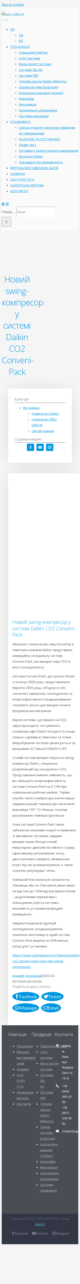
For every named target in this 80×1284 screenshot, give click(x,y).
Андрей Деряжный (27, 976)
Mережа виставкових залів (26, 1057)
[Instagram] (49, 447)
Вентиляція (49, 1167)
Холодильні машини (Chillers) (49, 1150)
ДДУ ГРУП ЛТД (21, 1081)
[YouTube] (40, 447)
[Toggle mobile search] (7, 203)
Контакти (24, 1104)
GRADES (40, 1224)
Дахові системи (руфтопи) (47, 1133)
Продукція (25, 1046)
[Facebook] (30, 447)
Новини (23, 1069)
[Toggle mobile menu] (3, 203)
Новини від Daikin (45, 413)
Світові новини (43, 431)
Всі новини (31, 408)
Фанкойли (47, 1161)
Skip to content (13, 4)
